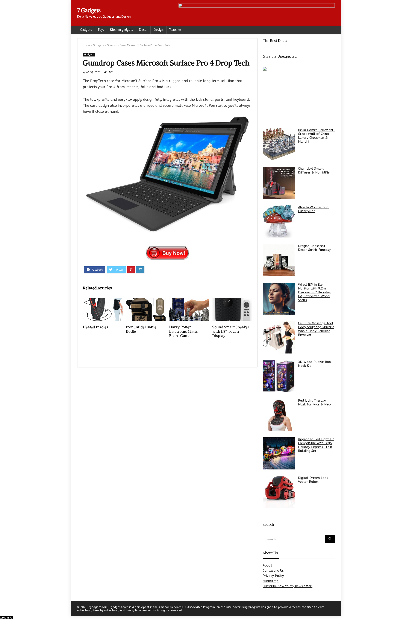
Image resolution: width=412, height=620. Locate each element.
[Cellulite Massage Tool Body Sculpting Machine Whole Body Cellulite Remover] (279, 337)
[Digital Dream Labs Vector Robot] (279, 492)
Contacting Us (273, 571)
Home (86, 45)
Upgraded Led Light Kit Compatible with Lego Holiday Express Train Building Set (316, 445)
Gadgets (86, 29)
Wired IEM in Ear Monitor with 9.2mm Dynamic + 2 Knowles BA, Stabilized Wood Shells (314, 292)
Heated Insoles (95, 327)
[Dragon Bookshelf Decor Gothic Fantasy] (279, 260)
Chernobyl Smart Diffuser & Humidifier (315, 170)
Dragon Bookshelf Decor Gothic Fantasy (314, 248)
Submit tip (271, 581)
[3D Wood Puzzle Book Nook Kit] (279, 376)
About (267, 565)
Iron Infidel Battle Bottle (141, 329)
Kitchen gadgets (121, 29)
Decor (143, 29)
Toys (101, 29)
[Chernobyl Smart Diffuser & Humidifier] (279, 183)
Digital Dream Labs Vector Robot (313, 480)
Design (158, 29)
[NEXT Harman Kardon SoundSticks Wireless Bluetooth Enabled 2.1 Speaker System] (407, 609)
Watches (175, 29)
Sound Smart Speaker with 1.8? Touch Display (230, 331)
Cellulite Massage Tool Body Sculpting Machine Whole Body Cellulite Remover (316, 329)
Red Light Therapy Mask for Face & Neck (314, 402)
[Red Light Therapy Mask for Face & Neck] (279, 415)
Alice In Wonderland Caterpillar (313, 209)
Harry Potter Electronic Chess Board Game (183, 331)
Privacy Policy (273, 576)
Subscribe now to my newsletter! (287, 586)
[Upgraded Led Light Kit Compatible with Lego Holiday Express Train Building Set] (279, 453)
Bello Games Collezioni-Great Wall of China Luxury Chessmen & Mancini (316, 135)
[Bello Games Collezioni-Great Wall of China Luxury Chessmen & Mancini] (279, 144)
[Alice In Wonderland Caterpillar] (279, 221)
